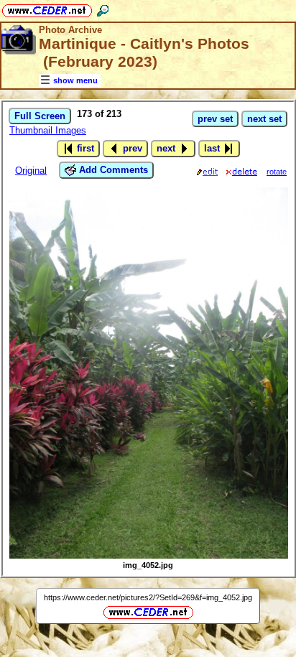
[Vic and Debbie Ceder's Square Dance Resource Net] (47, 8)
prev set (215, 118)
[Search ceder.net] (102, 8)
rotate (277, 171)
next (167, 148)
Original (31, 170)
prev (131, 148)
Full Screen (39, 116)
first (84, 148)
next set (264, 118)
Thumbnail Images (47, 130)
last (213, 148)
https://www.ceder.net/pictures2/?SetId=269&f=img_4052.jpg (148, 597)
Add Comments (112, 169)
